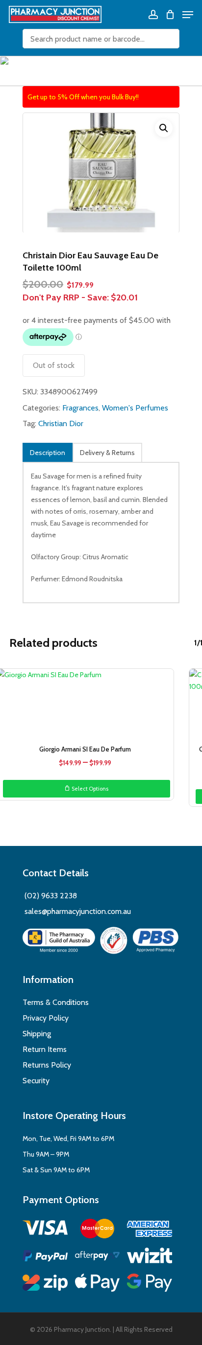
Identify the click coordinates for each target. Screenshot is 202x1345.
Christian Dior (60, 423)
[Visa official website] (45, 1229)
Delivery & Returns (107, 452)
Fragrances (80, 407)
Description (47, 452)
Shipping (37, 1033)
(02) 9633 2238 (50, 895)
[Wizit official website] (149, 1257)
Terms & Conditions (56, 1002)
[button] (164, 128)
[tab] (48, 452)
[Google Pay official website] (149, 1284)
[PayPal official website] (45, 1257)
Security (36, 1080)
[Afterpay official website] (97, 1257)
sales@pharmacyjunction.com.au (78, 911)
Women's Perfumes (135, 407)
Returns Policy (47, 1065)
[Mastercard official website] (97, 1230)
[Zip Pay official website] (45, 1284)
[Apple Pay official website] (97, 1284)
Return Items (45, 1049)
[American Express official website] (149, 1230)
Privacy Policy (46, 1018)
